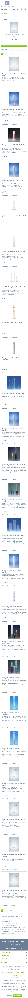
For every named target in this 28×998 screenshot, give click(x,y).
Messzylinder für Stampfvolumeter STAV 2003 (12, 358)
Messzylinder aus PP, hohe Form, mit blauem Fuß (13, 642)
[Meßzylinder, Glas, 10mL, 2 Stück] (14, 312)
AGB (11, 977)
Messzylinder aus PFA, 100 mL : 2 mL (13, 145)
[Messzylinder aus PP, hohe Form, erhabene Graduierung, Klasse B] (14, 561)
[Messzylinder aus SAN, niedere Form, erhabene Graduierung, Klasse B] (14, 383)
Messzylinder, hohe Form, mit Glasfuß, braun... (14, 784)
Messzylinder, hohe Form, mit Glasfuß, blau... (14, 890)
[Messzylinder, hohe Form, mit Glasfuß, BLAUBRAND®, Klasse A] (14, 703)
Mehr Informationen (21, 991)
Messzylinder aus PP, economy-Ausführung (11, 678)
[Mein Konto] (21, 9)
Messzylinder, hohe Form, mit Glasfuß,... (11, 713)
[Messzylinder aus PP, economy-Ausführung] (14, 667)
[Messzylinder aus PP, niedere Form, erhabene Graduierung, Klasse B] (14, 525)
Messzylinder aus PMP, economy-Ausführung (12, 500)
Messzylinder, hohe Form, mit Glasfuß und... (13, 819)
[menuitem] (4, 9)
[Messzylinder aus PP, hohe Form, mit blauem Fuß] (14, 632)
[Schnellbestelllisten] (17, 9)
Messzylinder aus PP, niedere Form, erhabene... (12, 536)
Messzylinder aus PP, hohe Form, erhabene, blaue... (12, 607)
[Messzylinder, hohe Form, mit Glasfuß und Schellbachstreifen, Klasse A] (14, 809)
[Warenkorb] (25, 9)
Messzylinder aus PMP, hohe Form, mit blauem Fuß (14, 465)
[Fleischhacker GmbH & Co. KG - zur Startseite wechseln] (7, 4)
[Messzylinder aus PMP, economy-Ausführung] (14, 490)
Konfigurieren (17, 995)
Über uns (17, 972)
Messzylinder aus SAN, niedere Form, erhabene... (13, 394)
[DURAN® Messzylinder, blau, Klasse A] (14, 241)
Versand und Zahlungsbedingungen (9, 975)
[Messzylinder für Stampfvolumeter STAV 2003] (14, 348)
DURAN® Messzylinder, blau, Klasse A (13, 251)
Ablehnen (9, 995)
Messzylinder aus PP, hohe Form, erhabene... (12, 571)
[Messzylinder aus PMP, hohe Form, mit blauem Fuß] (14, 454)
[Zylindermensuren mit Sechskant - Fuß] (14, 206)
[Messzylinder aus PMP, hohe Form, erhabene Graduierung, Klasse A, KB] (14, 170)
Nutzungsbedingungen (7, 972)
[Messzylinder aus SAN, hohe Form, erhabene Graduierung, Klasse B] (14, 99)
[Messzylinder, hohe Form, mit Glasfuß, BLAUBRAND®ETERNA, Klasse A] (14, 738)
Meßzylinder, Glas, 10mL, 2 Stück (12, 322)
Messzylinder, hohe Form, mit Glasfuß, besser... (14, 35)
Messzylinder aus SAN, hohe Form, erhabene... (12, 110)
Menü (5, 9)
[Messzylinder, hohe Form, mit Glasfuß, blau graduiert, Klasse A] (14, 880)
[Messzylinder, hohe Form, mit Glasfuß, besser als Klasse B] (14, 27)
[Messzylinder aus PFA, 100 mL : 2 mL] (14, 135)
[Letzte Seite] (7, 54)
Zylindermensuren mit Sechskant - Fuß (14, 216)
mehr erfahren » (10, 933)
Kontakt (22, 972)
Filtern (5, 46)
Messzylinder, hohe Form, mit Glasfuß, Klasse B (14, 855)
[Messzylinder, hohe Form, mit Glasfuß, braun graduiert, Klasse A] (14, 774)
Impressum (16, 977)
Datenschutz (22, 975)
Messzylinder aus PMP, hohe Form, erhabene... (12, 181)
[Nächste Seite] (5, 54)
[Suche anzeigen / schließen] (14, 9)
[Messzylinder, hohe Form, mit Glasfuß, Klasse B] (14, 844)
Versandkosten (5, 968)
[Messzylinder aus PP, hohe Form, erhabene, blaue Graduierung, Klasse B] (14, 596)
